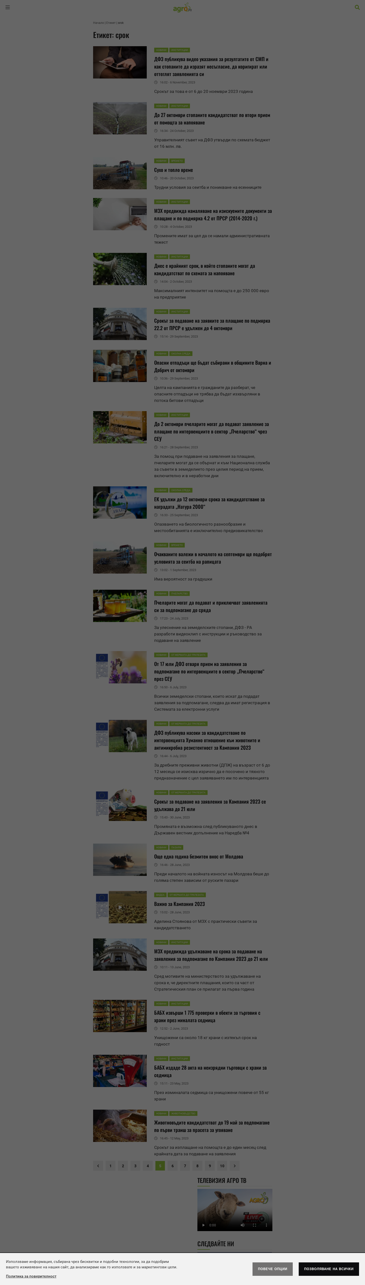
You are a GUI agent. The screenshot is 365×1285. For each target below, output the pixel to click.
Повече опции (272, 1269)
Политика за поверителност (31, 1276)
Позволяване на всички (329, 1269)
